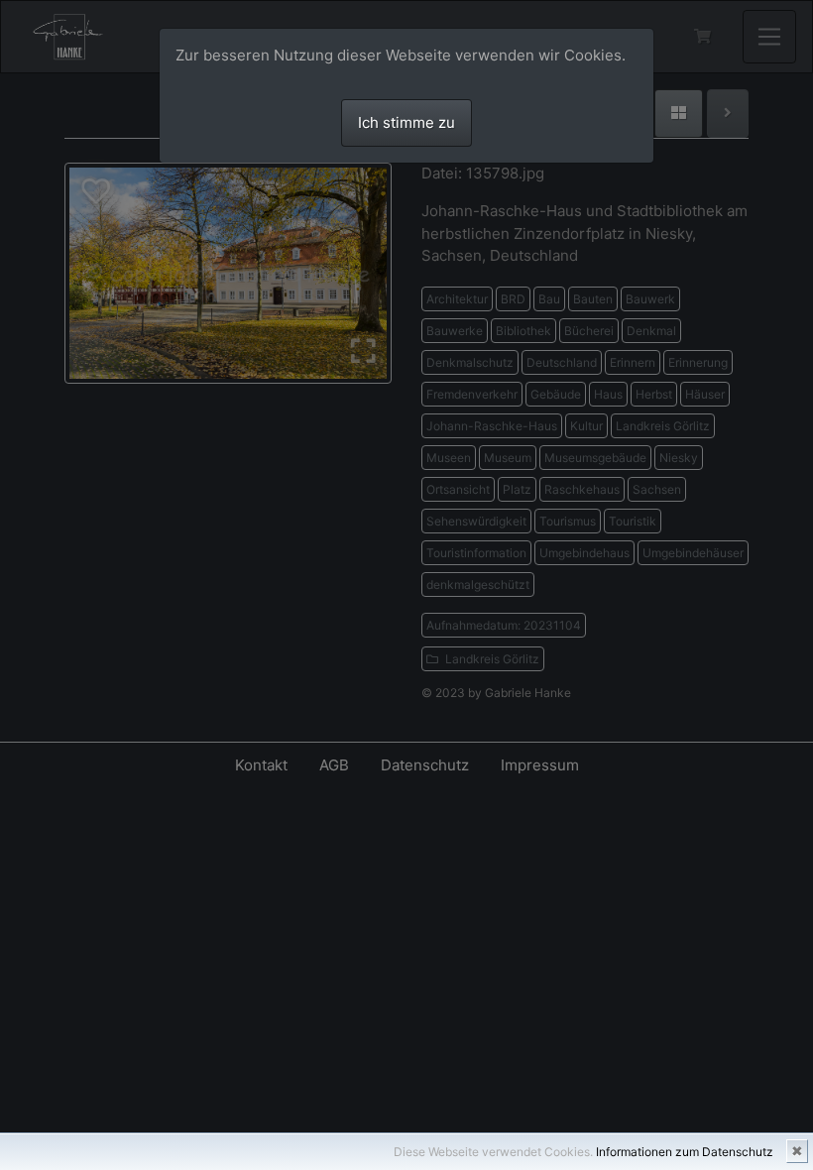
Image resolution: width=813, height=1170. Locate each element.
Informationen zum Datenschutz (684, 1151)
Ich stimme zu (406, 122)
